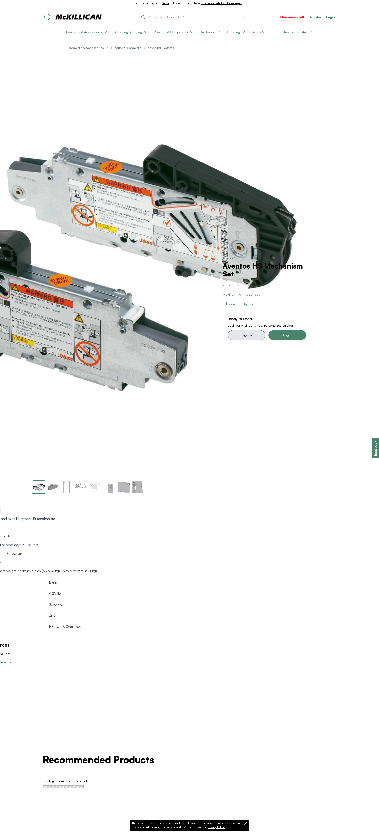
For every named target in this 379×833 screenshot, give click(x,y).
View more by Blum (242, 304)
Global (165, 3)
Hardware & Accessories (86, 48)
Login (330, 17)
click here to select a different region (221, 3)
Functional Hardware (126, 48)
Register (246, 335)
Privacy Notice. (216, 827)
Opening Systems (161, 48)
